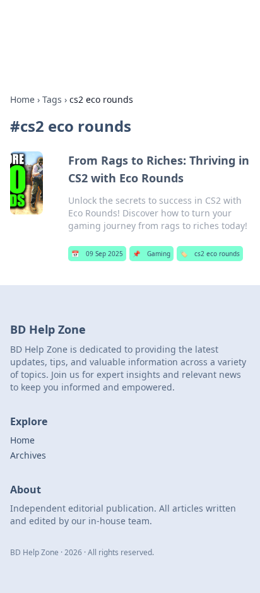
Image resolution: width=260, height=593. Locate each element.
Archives (28, 455)
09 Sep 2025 (97, 253)
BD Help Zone (58, 25)
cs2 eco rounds (210, 253)
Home (22, 99)
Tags (52, 99)
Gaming (151, 253)
